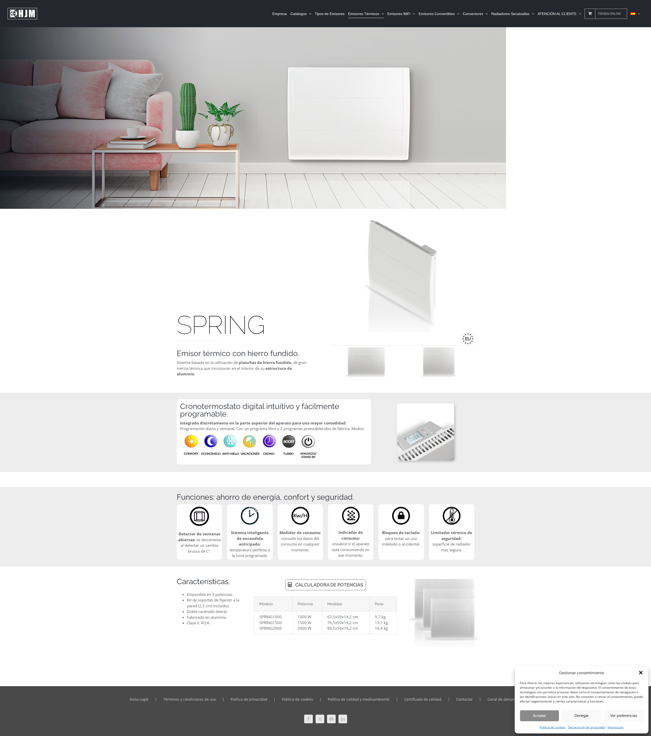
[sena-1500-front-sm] (366, 362)
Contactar (464, 699)
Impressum (616, 727)
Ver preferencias (623, 715)
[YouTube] (331, 719)
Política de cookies (553, 727)
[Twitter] (320, 719)
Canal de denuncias (504, 699)
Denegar (581, 715)
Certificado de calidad (422, 699)
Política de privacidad (249, 699)
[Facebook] (308, 719)
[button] (640, 672)
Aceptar (539, 715)
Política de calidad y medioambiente (359, 699)
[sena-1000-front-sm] (439, 362)
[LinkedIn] (342, 719)
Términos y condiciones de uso (189, 699)
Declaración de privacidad (586, 727)
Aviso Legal (139, 699)
